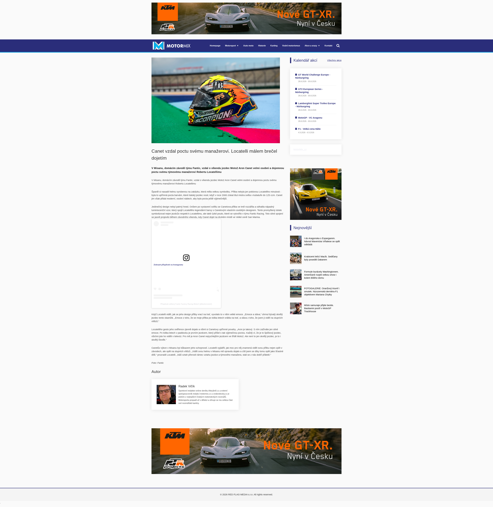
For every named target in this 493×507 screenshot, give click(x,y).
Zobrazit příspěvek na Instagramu (168, 265)
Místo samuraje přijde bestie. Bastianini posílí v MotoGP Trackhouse (319, 308)
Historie (262, 45)
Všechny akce (334, 60)
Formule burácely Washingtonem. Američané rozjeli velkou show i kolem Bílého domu (321, 274)
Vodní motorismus (291, 45)
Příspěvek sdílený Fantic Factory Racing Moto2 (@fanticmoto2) (186, 304)
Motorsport (230, 45)
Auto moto (248, 45)
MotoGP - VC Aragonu (310, 117)
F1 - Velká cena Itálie (309, 129)
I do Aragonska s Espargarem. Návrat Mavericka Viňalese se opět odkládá (322, 241)
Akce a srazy (311, 45)
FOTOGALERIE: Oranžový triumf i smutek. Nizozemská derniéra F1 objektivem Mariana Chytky (321, 291)
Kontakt (328, 45)
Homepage (215, 45)
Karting (274, 45)
